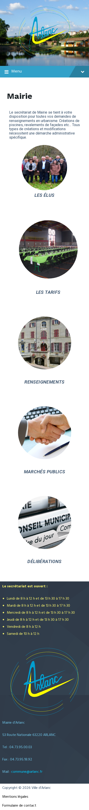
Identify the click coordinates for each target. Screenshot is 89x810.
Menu (16, 71)
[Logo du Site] (45, 57)
